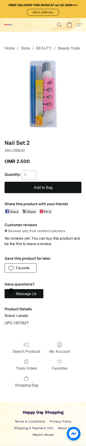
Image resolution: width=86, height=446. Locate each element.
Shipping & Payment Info (33, 428)
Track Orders (26, 368)
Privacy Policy (60, 421)
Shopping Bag (26, 385)
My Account (59, 351)
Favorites (59, 368)
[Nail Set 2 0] (43, 94)
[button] (43, 12)
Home (10, 48)
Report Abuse (43, 434)
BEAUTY (44, 48)
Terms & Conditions (30, 421)
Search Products (26, 351)
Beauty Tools (69, 48)
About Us (65, 428)
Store (25, 48)
